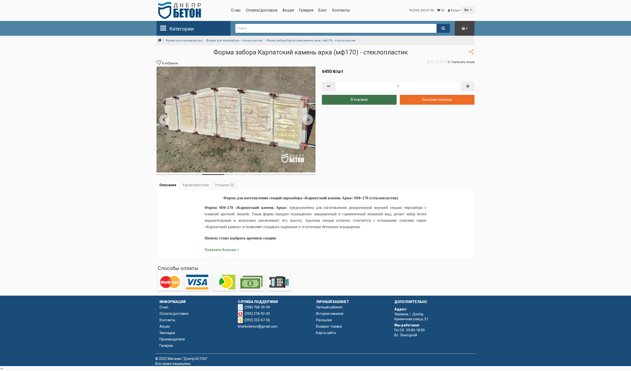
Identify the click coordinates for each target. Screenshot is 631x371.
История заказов (329, 314)
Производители (172, 339)
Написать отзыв (463, 62)
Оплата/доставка (261, 10)
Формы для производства (184, 40)
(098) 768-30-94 (257, 307)
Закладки (167, 333)
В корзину (359, 99)
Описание (167, 185)
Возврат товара (329, 326)
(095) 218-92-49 (257, 314)
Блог (322, 10)
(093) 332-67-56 (257, 320)
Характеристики (195, 185)
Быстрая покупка (437, 99)
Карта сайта (326, 333)
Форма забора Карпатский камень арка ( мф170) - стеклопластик (310, 40)
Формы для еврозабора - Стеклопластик (234, 40)
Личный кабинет (329, 307)
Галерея (306, 10)
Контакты (341, 10)
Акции (288, 10)
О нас (236, 10)
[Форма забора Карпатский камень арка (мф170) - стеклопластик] (236, 119)
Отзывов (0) (224, 185)
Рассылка (324, 320)
